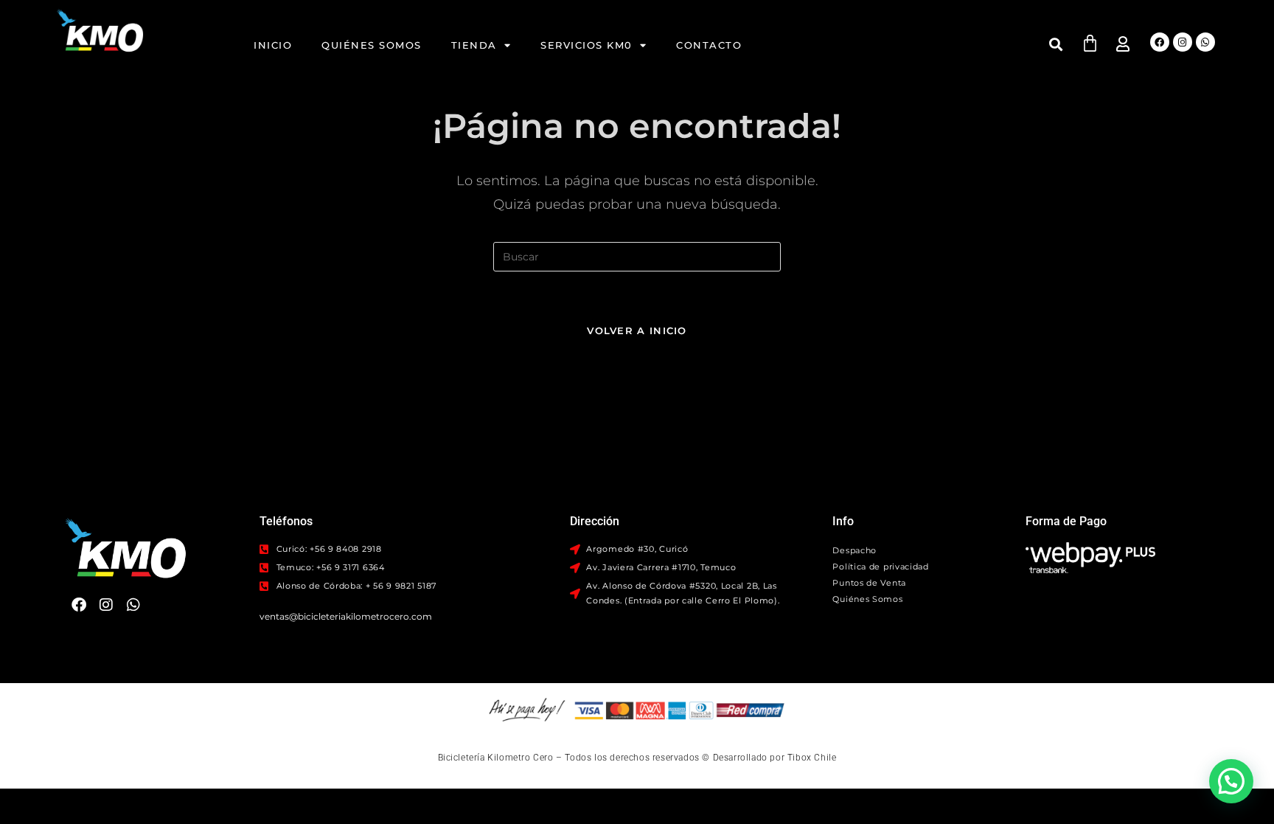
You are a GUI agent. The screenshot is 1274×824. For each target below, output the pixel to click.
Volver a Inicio (637, 330)
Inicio (273, 45)
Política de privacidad (880, 566)
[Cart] (1090, 43)
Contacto (709, 45)
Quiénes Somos (371, 45)
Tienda (474, 45)
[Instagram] (1182, 42)
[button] (1056, 44)
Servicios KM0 (586, 45)
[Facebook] (1159, 42)
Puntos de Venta (869, 583)
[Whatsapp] (1205, 42)
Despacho (854, 550)
